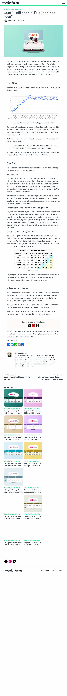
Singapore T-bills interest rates (45, 123)
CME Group (36, 270)
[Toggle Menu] (63, 3)
